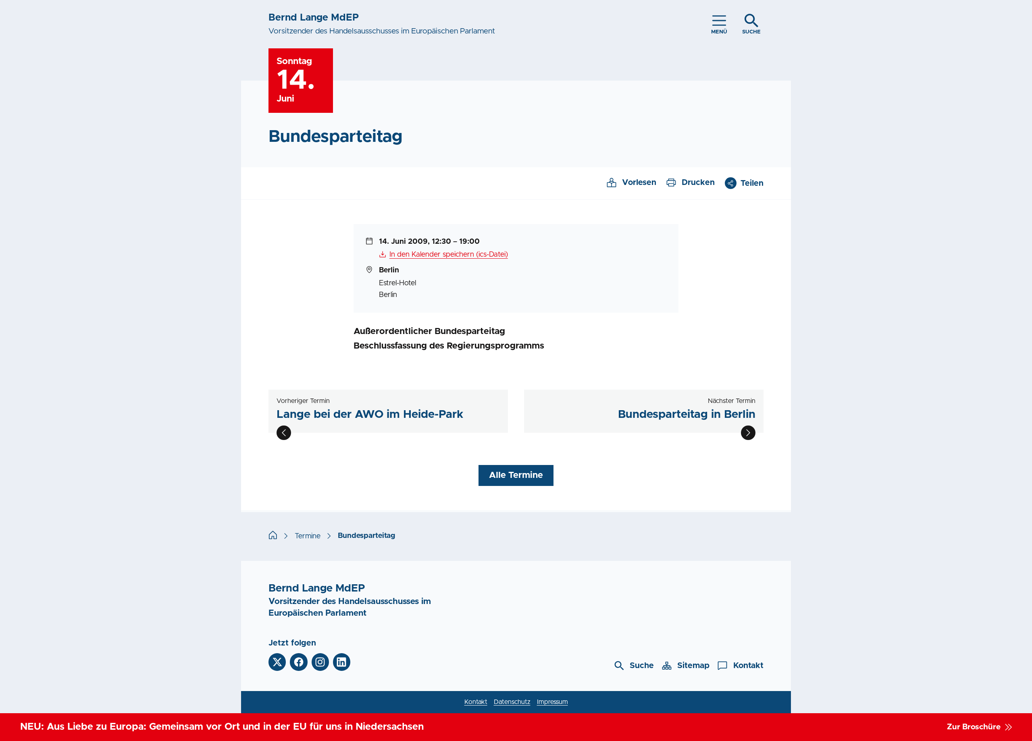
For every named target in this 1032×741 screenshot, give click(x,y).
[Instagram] (320, 661)
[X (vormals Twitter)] (277, 661)
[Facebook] (298, 661)
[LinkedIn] (341, 661)
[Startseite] (272, 536)
